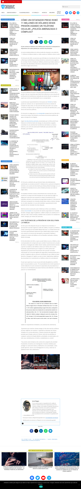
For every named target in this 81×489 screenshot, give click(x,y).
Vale (41, 486)
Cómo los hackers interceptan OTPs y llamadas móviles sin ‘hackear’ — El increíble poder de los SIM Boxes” (75, 110)
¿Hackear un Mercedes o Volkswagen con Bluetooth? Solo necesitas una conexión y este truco (14, 194)
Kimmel (50, 102)
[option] (27, 361)
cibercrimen (54, 439)
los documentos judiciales (31, 121)
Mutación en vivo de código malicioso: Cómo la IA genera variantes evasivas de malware (14, 74)
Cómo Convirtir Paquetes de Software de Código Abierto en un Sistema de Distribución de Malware (14, 169)
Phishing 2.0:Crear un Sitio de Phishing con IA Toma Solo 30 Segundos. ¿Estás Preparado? (75, 137)
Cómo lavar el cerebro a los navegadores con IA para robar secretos (14, 52)
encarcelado (28, 211)
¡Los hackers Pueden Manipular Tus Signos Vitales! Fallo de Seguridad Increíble (13, 236)
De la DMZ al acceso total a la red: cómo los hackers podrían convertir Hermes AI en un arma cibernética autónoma (14, 29)
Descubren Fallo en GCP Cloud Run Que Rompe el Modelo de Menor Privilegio (14, 225)
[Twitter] (22, 423)
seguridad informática (34, 440)
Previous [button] (20, 362)
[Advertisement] (40, 384)
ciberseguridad (25, 440)
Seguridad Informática (40, 439)
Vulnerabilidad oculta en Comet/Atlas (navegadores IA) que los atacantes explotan (14, 182)
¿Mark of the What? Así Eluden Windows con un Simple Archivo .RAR (14, 215)
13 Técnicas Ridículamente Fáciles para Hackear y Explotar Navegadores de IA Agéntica (75, 124)
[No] (79, 485)
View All (17, 80)
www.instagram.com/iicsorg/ (52, 417)
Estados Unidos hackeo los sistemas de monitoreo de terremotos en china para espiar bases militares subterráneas (14, 120)
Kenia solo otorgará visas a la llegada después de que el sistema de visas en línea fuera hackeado (14, 107)
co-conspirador (41, 113)
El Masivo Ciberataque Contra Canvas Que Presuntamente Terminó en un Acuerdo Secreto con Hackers (74, 169)
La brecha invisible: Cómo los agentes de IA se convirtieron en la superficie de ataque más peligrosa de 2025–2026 (75, 81)
